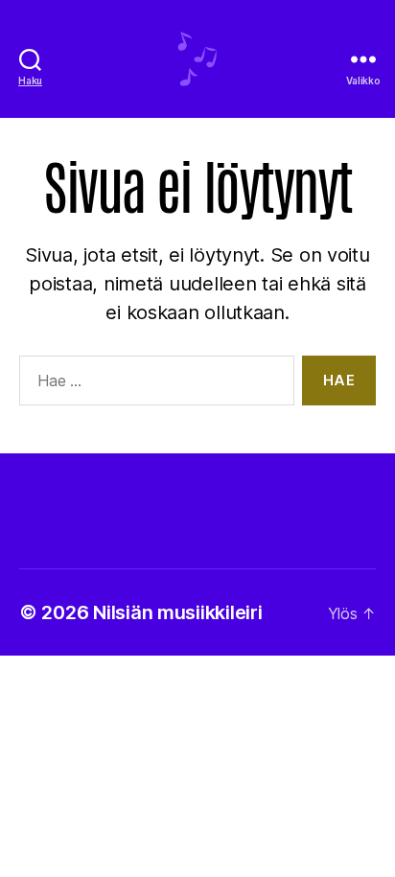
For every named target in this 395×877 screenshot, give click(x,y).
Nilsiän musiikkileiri (177, 612)
